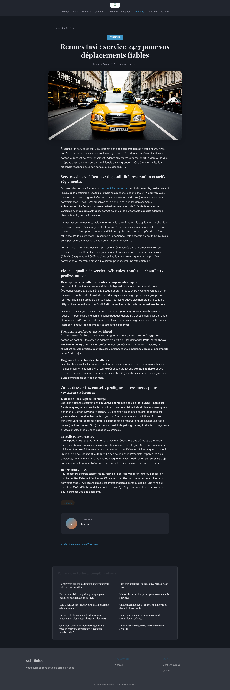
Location (125, 11)
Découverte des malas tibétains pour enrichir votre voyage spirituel (84, 585)
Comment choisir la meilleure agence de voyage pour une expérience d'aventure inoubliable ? (81, 629)
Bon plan (86, 11)
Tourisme (139, 11)
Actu (75, 11)
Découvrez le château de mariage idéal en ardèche (142, 627)
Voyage (165, 11)
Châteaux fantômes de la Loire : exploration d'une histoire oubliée (143, 606)
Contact (167, 670)
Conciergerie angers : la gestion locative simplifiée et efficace (141, 616)
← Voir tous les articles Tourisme (79, 544)
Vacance (152, 11)
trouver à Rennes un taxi (115, 188)
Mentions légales (171, 665)
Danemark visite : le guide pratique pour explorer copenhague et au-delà (81, 596)
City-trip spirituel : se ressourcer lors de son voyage (143, 585)
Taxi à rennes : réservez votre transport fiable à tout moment (84, 606)
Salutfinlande (36, 660)
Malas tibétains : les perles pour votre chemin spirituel (144, 596)
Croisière (113, 11)
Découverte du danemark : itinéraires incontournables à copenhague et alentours (82, 616)
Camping (99, 11)
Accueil (65, 11)
